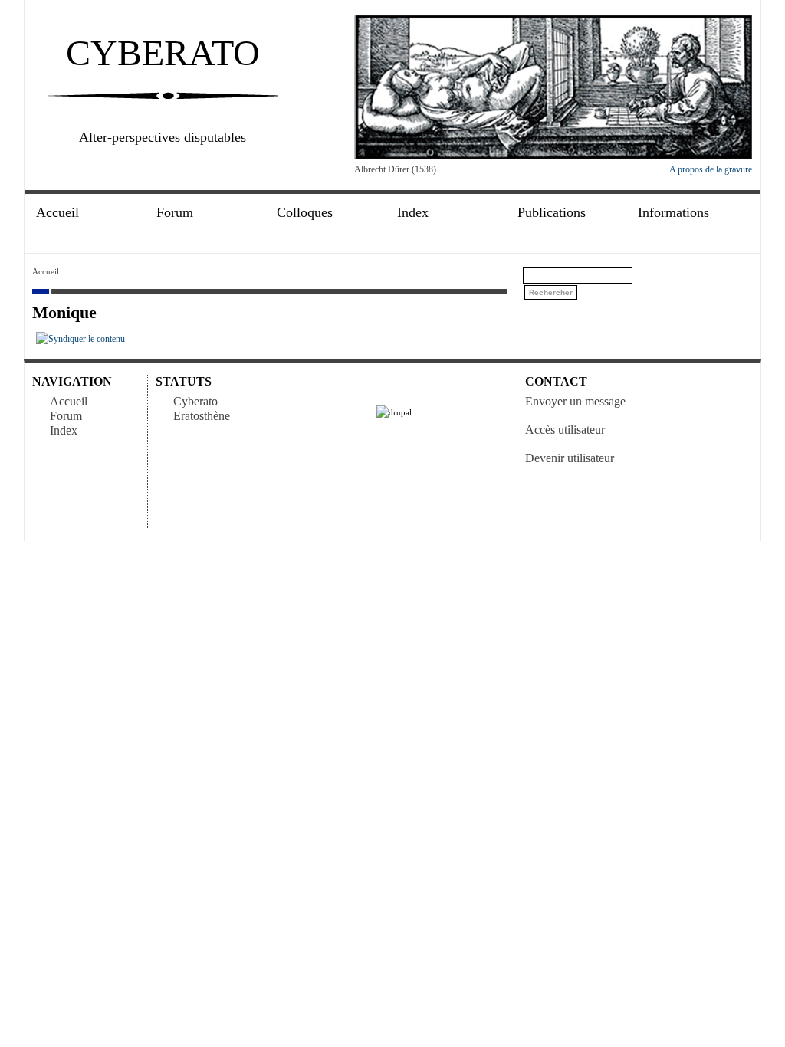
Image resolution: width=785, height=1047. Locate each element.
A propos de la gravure (710, 169)
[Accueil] (553, 155)
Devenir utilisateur (569, 457)
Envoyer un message (575, 401)
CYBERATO (163, 52)
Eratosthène (201, 415)
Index (63, 430)
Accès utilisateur (565, 429)
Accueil (57, 212)
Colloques (305, 212)
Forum (66, 415)
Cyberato (195, 401)
